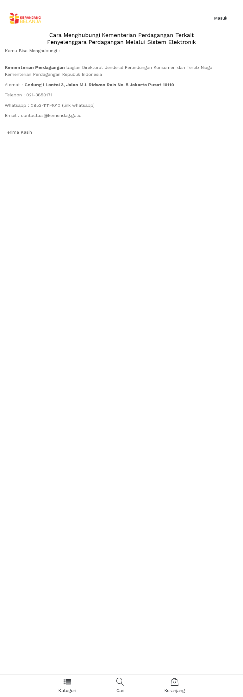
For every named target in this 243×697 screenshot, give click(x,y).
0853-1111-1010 (45, 105)
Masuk (220, 18)
